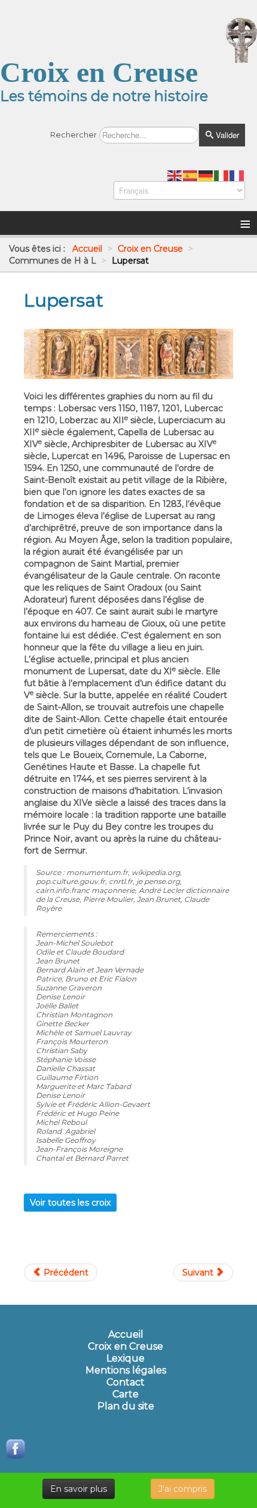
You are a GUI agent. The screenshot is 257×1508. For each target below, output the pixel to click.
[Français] (237, 175)
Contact (125, 1382)
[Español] (190, 175)
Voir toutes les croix (70, 1202)
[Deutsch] (206, 175)
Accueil (125, 1334)
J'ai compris (182, 1488)
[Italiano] (222, 175)
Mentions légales (125, 1370)
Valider (226, 134)
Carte (125, 1394)
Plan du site (125, 1406)
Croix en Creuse (125, 1346)
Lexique (125, 1358)
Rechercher (73, 134)
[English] (175, 175)
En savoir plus (78, 1488)
